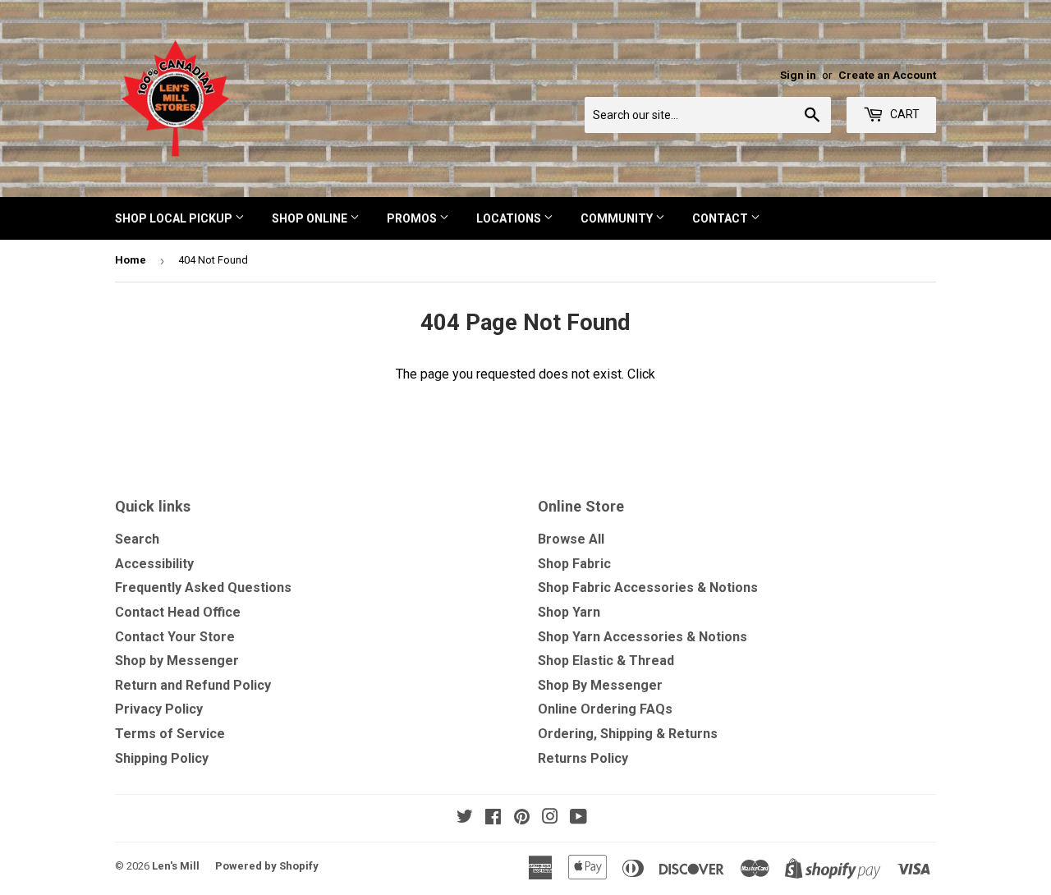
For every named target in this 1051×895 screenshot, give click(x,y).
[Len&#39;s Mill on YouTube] (578, 818)
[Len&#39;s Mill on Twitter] (465, 818)
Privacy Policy (159, 709)
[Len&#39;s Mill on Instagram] (550, 818)
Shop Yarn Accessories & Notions (642, 637)
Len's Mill (176, 866)
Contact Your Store (175, 637)
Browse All (571, 539)
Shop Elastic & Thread (606, 660)
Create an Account (887, 74)
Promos (413, 218)
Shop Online (311, 218)
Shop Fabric (574, 563)
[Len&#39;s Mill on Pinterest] (521, 818)
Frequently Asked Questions (203, 587)
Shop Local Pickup (175, 218)
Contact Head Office (178, 612)
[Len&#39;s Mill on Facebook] (493, 818)
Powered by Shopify (267, 866)
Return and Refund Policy (193, 685)
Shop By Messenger (600, 685)
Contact (721, 218)
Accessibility (154, 563)
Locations (510, 218)
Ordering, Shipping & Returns (628, 733)
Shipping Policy (162, 758)
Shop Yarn (569, 612)
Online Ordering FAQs (605, 709)
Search (137, 539)
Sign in (798, 74)
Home (130, 260)
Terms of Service (170, 733)
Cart (904, 114)
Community (618, 218)
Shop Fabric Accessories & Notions (648, 587)
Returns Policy (583, 758)
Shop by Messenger (177, 660)
